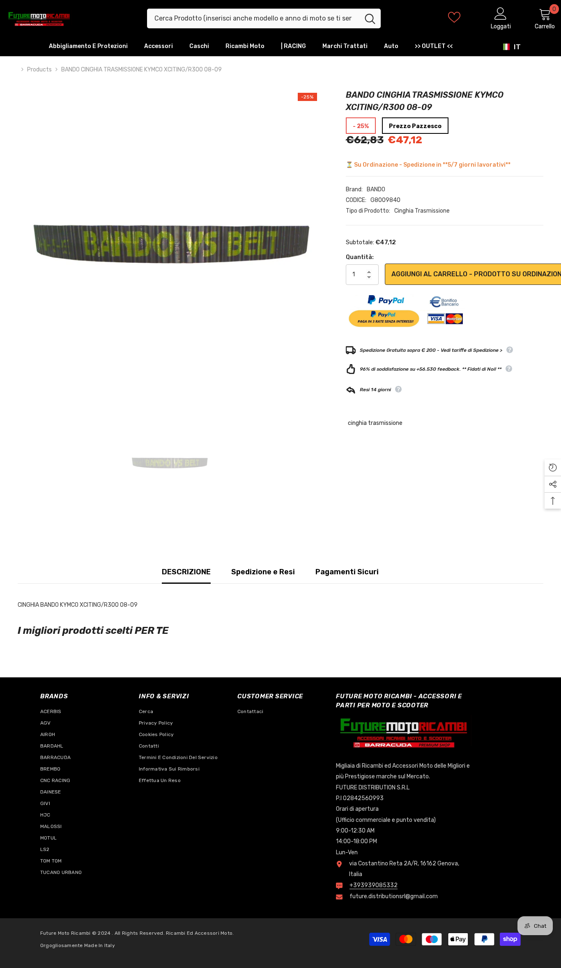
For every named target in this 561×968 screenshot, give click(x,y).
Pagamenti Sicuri (347, 571)
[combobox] (253, 18)
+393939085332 (373, 885)
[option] (169, 240)
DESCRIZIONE (186, 571)
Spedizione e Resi (263, 571)
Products (39, 69)
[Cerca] (264, 18)
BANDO (376, 189)
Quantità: (360, 257)
